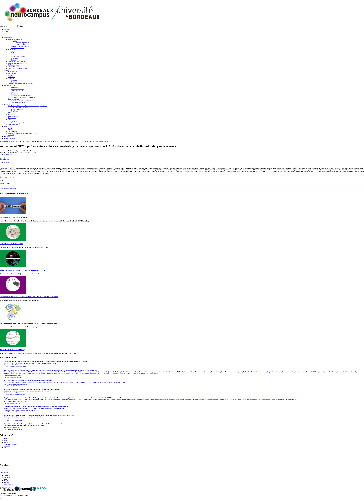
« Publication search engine (8, 188)
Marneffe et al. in (13, 350)
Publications (11, 77)
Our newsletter (12, 118)
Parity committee (13, 124)
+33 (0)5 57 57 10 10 (6, 498)
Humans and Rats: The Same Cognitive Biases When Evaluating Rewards (29, 297)
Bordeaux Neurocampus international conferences (22, 133)
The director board (20, 44)
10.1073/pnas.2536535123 (36, 409)
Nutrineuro (14, 58)
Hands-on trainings (13, 99)
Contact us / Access (13, 66)
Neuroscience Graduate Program (21, 95)
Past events (11, 135)
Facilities (10, 75)
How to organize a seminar (19, 107)
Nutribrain (14, 82)
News (9, 112)
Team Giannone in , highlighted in (24, 270)
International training (10, 85)
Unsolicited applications (18, 123)
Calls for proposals (13, 116)
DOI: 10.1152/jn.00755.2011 (8, 154)
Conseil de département (22, 43)
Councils (14, 41)
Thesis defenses (12, 131)
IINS (12, 51)
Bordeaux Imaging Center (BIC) (17, 61)
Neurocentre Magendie (18, 56)
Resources (7, 104)
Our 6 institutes (12, 49)
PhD (12, 92)
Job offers (14, 121)
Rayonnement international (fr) (20, 46)
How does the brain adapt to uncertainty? (16, 217)
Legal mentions (8, 484)
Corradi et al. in (11, 244)
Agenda (6, 126)
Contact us (7, 475)
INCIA (13, 54)
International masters (17, 89)
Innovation (11, 78)
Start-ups (14, 80)
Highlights (14, 111)
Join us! (10, 119)
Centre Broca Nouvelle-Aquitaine (18, 68)
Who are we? (8, 37)
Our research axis (13, 72)
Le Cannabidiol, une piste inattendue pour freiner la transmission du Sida (28, 323)
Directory (10, 114)
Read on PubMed (5, 162)
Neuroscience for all (10, 138)
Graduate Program (13, 65)
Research (6, 70)
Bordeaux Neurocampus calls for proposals (20, 83)
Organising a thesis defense (19, 109)
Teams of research (13, 73)
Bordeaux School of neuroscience (18, 63)
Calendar (10, 130)
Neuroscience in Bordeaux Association (23, 97)
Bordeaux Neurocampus (15, 39)
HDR (13, 94)
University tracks (13, 87)
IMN (12, 53)
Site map (6, 482)
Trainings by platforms (18, 102)
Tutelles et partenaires (17, 48)
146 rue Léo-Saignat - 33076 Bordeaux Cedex (14, 495)
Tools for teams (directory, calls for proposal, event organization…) (28, 106)
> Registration (4, 472)
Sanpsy (13, 60)
